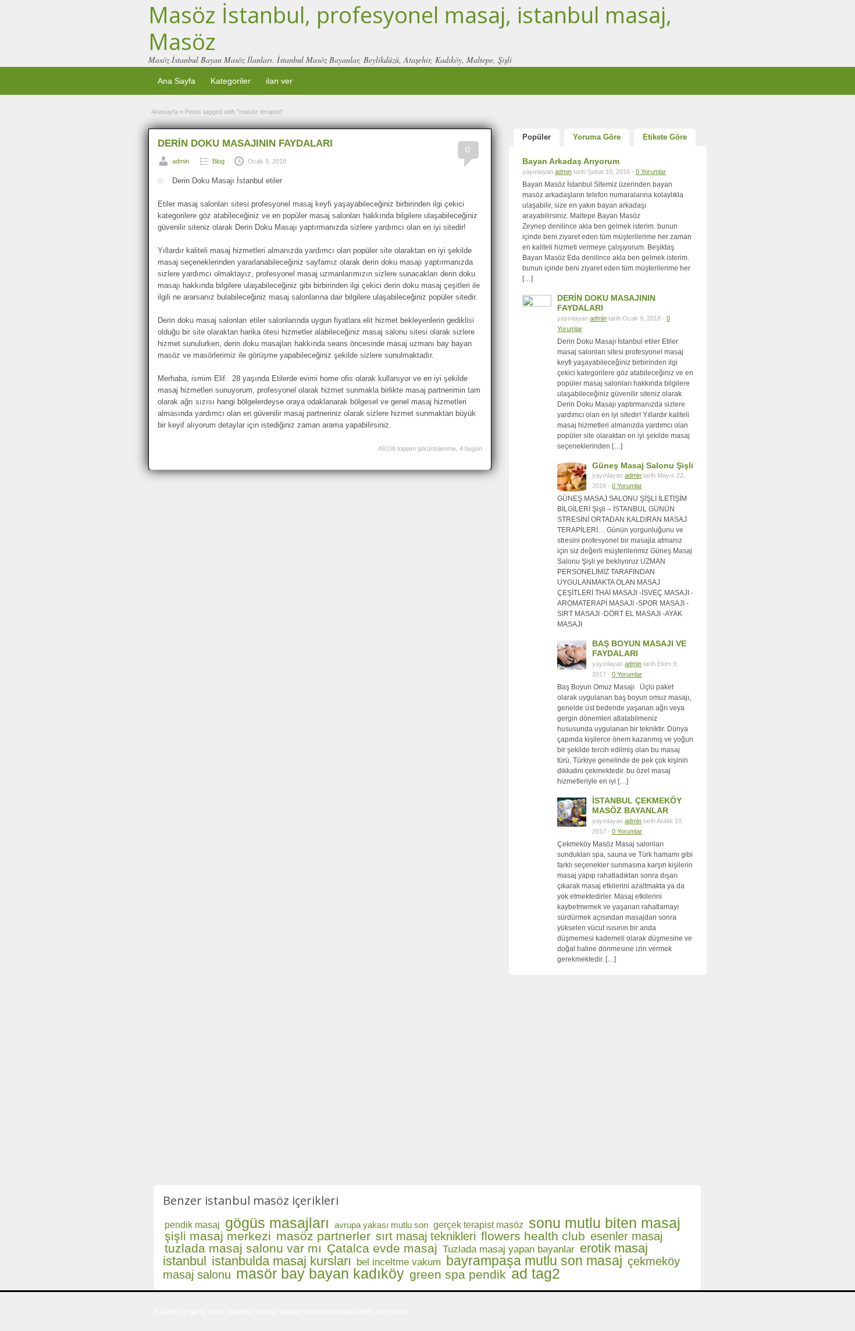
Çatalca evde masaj (382, 1248)
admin (180, 161)
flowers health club (533, 1236)
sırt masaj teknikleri (426, 1236)
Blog (218, 161)
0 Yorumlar (651, 171)
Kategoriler (231, 81)
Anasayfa (164, 111)
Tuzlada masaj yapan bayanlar (509, 1249)
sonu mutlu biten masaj (605, 1223)
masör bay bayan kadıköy (320, 1273)
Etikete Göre (665, 137)
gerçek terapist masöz (478, 1225)
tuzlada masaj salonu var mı (243, 1248)
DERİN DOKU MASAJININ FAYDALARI (245, 143)
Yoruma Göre (597, 137)
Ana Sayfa (176, 81)
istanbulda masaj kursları (281, 1261)
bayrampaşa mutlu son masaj (534, 1260)
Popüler (536, 137)
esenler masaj (626, 1236)
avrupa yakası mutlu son (381, 1225)
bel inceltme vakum (399, 1262)
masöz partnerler (323, 1236)
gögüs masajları (277, 1223)
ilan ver (279, 81)
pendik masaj (192, 1225)
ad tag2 (535, 1273)
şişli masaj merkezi (218, 1236)
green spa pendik (457, 1274)
